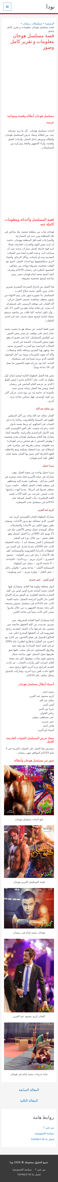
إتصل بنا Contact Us (42, 1139)
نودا (50, 6)
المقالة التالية (29, 1100)
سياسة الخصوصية (44, 1133)
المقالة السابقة (29, 1090)
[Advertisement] (29, 82)
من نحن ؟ (48, 1127)
